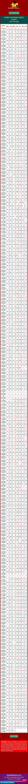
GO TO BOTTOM (14, 13)
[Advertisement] (14, 763)
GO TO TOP (14, 736)
